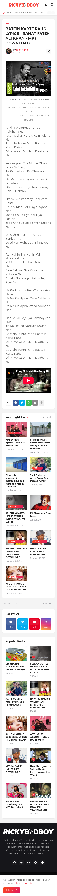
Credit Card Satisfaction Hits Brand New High (26, 12)
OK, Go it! (11, 890)
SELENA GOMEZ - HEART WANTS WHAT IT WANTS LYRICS (15, 517)
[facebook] (14, 862)
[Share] (48, 51)
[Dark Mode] (46, 5)
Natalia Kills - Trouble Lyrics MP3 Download (14, 804)
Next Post (47, 603)
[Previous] (49, 12)
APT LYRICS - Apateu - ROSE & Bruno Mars (15, 442)
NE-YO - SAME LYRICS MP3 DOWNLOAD (38, 551)
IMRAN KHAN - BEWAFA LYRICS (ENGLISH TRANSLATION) (39, 806)
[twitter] (21, 862)
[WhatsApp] (29, 403)
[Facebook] (16, 403)
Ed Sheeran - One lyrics (40, 515)
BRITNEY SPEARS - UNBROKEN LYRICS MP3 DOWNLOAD (16, 553)
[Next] (53, 12)
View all (47, 417)
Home (9, 24)
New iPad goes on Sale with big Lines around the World (40, 770)
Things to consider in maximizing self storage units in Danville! (15, 481)
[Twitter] (22, 403)
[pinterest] (42, 862)
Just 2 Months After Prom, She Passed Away (39, 478)
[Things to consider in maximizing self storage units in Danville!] (16, 464)
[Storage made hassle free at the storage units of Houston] (40, 429)
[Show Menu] (4, 5)
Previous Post (12, 603)
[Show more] (41, 403)
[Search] (53, 5)
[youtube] (28, 862)
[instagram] (35, 862)
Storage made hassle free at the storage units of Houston (40, 444)
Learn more (22, 883)
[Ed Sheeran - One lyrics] (40, 502)
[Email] (35, 403)
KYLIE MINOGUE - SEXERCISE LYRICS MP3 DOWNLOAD (16, 586)
